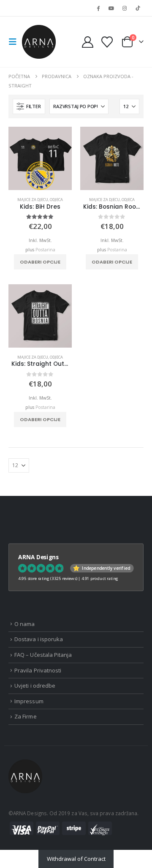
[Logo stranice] (39, 42)
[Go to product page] (40, 158)
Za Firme (25, 716)
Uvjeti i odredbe (34, 685)
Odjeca (56, 199)
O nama (24, 624)
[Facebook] (97, 8)
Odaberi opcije (40, 261)
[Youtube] (111, 8)
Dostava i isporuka (38, 639)
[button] (15, 42)
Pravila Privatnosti (37, 670)
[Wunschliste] (107, 42)
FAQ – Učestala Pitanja (43, 654)
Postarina (45, 250)
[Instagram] (124, 8)
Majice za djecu (32, 199)
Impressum (28, 701)
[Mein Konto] (88, 42)
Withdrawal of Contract (76, 859)
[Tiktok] (137, 8)
